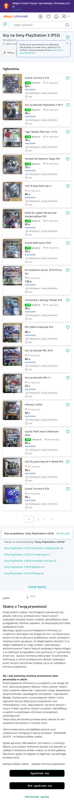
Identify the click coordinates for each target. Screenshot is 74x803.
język (32, 596)
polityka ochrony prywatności (48, 764)
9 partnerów (60, 655)
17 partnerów (61, 652)
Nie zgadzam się (40, 785)
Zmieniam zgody (37, 796)
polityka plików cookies (16, 764)
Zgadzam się (40, 773)
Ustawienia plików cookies (28, 750)
